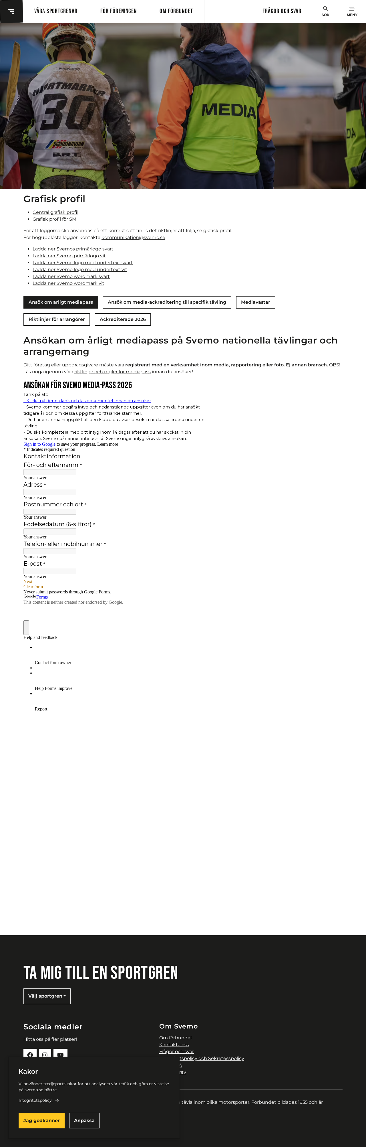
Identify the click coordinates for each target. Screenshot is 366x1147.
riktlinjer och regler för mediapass (112, 371)
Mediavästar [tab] (255, 302)
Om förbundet (176, 11)
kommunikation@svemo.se (133, 237)
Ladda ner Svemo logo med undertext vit (80, 269)
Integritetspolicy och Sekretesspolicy (201, 1058)
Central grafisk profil (55, 212)
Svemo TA (170, 1065)
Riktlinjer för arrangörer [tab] (57, 319)
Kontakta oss (174, 1044)
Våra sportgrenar (55, 11)
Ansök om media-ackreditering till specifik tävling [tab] (167, 302)
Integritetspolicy (35, 1100)
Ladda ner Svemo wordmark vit (68, 283)
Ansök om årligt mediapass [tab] (61, 302)
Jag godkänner (41, 1120)
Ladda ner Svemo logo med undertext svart (83, 262)
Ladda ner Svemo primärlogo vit (69, 255)
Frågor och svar (282, 11)
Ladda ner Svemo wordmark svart (71, 276)
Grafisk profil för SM (54, 219)
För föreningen (118, 11)
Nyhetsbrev (172, 1072)
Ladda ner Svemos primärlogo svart (73, 249)
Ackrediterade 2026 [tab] (123, 319)
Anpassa (84, 1120)
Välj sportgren (45, 996)
